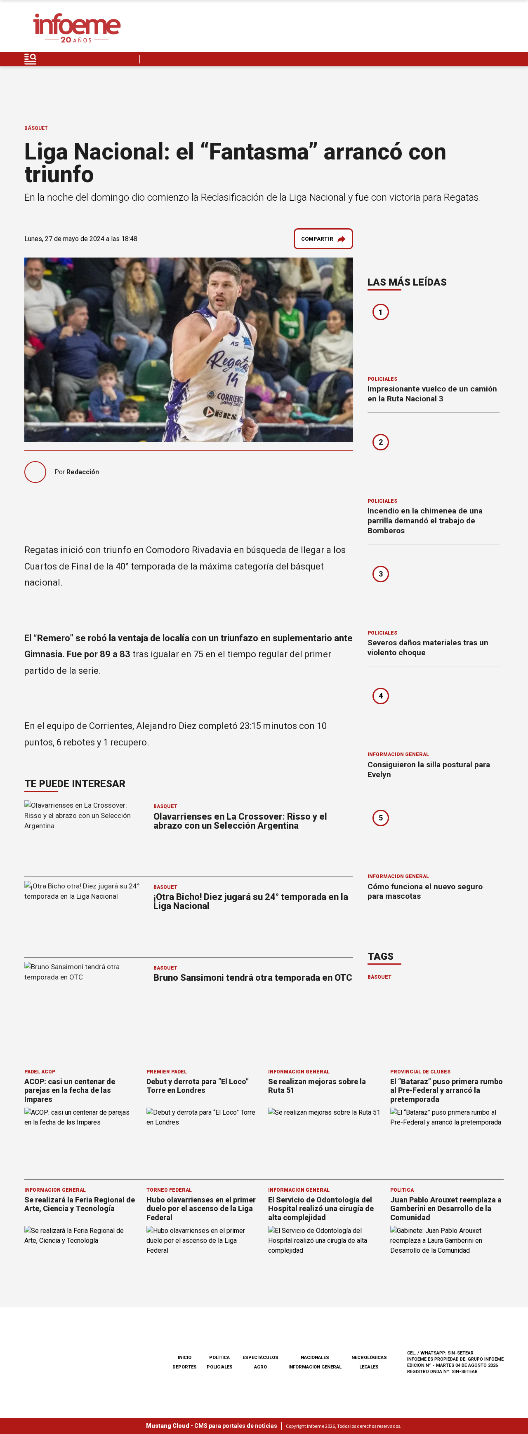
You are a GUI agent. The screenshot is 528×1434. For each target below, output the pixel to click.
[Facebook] (439, 28)
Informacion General (398, 754)
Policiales (382, 379)
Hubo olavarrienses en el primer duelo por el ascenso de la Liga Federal (201, 1208)
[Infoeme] (77, 28)
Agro (260, 1367)
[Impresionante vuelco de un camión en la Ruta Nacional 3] (434, 336)
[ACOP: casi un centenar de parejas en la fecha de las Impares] (81, 1140)
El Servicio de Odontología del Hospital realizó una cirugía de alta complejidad (321, 1208)
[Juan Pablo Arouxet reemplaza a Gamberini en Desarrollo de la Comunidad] (447, 1258)
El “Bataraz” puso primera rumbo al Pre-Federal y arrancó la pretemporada (446, 1090)
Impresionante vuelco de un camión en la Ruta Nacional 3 (432, 393)
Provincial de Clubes (420, 1072)
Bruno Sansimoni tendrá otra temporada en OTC (252, 977)
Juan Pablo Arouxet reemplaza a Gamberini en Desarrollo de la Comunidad (446, 1208)
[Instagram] (458, 28)
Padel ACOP (39, 1072)
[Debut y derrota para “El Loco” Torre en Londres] (203, 1140)
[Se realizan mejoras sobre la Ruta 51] (325, 1140)
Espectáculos (260, 1357)
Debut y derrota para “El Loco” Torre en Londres (197, 1086)
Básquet (36, 128)
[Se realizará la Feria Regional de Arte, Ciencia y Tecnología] (81, 1258)
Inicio (184, 1357)
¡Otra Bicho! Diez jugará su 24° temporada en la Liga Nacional (250, 901)
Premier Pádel (166, 1072)
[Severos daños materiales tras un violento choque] (434, 590)
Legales (369, 1367)
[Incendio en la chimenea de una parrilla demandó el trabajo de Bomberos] (434, 458)
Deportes (184, 1367)
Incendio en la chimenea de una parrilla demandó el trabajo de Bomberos (425, 520)
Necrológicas (369, 1357)
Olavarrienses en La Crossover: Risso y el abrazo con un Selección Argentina (240, 821)
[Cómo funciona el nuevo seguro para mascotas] (434, 834)
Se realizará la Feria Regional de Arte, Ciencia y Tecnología (79, 1204)
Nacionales (315, 1357)
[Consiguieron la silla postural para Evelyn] (434, 712)
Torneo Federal (169, 1190)
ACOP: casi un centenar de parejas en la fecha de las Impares (69, 1090)
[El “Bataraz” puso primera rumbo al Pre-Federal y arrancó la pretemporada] (447, 1140)
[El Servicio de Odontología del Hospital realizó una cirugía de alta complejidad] (325, 1258)
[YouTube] (477, 28)
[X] (497, 28)
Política (402, 1190)
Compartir (317, 239)
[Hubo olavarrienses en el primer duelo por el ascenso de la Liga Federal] (203, 1258)
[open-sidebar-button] (30, 59)
